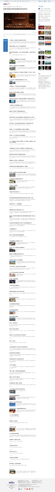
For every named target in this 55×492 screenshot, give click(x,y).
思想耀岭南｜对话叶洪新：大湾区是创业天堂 (16, 160)
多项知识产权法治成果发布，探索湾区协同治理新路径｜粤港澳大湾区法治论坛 (22, 98)
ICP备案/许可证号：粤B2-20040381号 (36, 481)
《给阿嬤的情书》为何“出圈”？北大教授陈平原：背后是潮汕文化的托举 (21, 148)
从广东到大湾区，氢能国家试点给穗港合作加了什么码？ (18, 79)
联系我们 (12, 488)
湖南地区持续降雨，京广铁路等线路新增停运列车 (44, 82)
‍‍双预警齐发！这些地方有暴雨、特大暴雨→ (43, 85)
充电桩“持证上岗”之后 (13, 451)
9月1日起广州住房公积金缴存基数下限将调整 (45, 19)
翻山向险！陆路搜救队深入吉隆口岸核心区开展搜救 (17, 172)
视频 (39, 49)
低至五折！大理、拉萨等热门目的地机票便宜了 (17, 247)
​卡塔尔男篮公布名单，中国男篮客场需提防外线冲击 (17, 408)
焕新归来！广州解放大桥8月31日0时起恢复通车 (17, 65)
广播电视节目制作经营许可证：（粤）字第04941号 (24, 482)
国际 (20, 1)
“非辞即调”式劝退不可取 (13, 445)
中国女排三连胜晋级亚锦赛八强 (14, 395)
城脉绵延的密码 (11, 469)
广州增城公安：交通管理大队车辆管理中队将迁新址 (17, 40)
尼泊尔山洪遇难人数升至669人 (14, 297)
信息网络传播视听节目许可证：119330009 (37, 480)
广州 (10, 1)
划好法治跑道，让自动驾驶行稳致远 (15, 463)
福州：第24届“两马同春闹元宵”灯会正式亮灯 (44, 40)
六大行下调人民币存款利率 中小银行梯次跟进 (16, 272)
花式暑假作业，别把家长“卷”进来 (14, 439)
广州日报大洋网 (6, 1)
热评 (28, 1)
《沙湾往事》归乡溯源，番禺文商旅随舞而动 (44, 54)
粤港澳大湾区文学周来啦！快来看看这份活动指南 (17, 154)
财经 (18, 1)
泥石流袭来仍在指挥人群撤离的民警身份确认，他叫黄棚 (18, 166)
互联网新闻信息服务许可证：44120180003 (23, 480)
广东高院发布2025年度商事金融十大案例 (15, 105)
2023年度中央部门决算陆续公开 (14, 285)
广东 (13, 1)
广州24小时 (40, 6)
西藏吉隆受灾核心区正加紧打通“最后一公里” (44, 81)
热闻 (39, 73)
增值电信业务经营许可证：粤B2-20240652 (37, 482)
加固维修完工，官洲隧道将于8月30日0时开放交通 (17, 59)
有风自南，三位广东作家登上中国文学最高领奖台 (17, 135)
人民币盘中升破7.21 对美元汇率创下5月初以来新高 (17, 266)
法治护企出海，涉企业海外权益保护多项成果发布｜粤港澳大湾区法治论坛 (21, 123)
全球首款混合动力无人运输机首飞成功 (43, 45)
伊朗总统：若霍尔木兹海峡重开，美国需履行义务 (44, 86)
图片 (39, 24)
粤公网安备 (31, 488)
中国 (25, 1)
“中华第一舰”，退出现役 (13, 185)
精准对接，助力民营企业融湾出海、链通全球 (16, 92)
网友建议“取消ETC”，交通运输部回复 (43, 78)
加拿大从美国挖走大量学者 (13, 316)
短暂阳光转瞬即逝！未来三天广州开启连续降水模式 (17, 46)
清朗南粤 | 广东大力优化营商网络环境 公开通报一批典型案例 (19, 129)
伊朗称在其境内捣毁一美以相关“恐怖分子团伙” (17, 291)
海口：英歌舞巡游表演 (48, 40)
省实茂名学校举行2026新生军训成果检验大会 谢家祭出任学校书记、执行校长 (21, 117)
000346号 (32, 489)
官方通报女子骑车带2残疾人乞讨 (14, 191)
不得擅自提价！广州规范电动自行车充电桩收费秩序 (17, 86)
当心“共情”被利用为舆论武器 (14, 433)
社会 (15, 1)
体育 (23, 1)
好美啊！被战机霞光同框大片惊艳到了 (50, 45)
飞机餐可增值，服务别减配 (13, 457)
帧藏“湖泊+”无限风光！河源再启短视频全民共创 (17, 111)
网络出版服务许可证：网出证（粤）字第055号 (23, 481)
